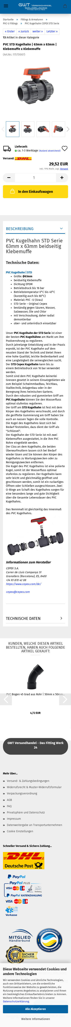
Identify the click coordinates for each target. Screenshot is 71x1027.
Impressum (14, 818)
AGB (9, 800)
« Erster (10, 31)
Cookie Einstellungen (20, 831)
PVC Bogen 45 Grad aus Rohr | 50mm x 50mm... (35, 694)
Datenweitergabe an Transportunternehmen (34, 825)
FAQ (9, 806)
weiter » (38, 31)
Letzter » (52, 31)
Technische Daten (23, 618)
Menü (6, 6)
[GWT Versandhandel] (35, 7)
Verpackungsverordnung (22, 793)
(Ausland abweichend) (50, 151)
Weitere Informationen (35, 1019)
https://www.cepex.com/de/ (23, 584)
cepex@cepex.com (18, 592)
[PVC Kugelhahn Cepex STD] (35, 85)
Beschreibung (20, 228)
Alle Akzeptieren (35, 1009)
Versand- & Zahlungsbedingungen (28, 781)
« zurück (23, 31)
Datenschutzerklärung (16, 1001)
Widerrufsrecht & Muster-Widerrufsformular (34, 787)
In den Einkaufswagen (35, 191)
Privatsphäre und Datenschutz (26, 812)
